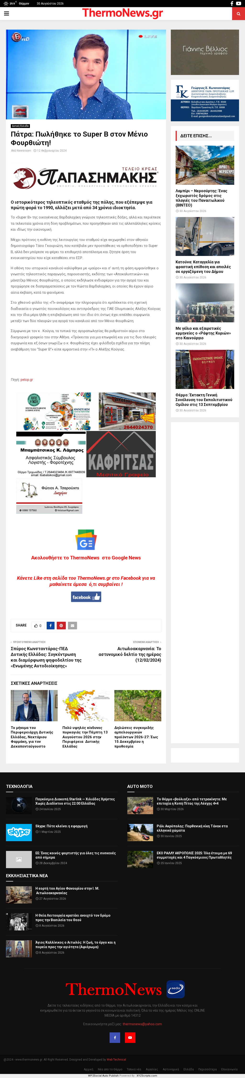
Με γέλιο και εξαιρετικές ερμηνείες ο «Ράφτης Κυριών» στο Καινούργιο (203, 333)
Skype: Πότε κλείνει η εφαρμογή (61, 826)
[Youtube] (130, 1037)
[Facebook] (115, 1037)
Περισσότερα (207, 1069)
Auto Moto (140, 786)
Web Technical (116, 1059)
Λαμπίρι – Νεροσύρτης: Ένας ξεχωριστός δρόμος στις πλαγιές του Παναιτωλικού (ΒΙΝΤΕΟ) (201, 198)
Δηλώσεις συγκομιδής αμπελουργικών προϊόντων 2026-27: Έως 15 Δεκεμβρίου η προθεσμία (136, 737)
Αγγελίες (152, 1069)
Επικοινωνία (229, 1069)
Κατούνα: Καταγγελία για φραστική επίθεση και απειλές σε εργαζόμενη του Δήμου (203, 267)
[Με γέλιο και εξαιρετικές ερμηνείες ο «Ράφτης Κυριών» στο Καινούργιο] (205, 302)
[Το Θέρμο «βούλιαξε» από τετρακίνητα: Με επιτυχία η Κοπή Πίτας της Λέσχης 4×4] (140, 805)
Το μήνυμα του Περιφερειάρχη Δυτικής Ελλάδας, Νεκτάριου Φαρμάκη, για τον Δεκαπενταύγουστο (32, 737)
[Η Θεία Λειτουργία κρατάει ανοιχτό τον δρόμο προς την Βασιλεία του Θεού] (19, 921)
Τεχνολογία (19, 786)
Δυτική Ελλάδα (20, 126)
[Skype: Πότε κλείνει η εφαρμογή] (19, 832)
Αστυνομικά (171, 1069)
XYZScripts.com (147, 1075)
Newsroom (24, 150)
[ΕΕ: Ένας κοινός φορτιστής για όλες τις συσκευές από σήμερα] (19, 859)
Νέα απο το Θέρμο (110, 1069)
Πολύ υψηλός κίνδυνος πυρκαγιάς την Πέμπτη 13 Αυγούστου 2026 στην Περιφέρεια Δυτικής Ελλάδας (85, 737)
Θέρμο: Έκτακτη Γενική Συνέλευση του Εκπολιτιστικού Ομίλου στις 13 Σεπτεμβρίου (204, 400)
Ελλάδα (189, 1069)
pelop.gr (27, 379)
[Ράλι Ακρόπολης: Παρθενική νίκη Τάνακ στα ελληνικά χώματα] (140, 832)
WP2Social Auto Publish (103, 1075)
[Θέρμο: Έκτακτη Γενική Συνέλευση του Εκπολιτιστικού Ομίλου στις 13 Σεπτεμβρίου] (205, 369)
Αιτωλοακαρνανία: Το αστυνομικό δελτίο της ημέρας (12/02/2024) (130, 654)
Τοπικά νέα (134, 1069)
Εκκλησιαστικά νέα (27, 875)
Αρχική (88, 1069)
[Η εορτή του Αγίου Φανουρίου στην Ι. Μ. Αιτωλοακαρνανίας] (19, 894)
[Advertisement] (205, 582)
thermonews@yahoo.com (142, 1024)
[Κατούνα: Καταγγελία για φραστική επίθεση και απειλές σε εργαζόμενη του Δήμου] (205, 236)
